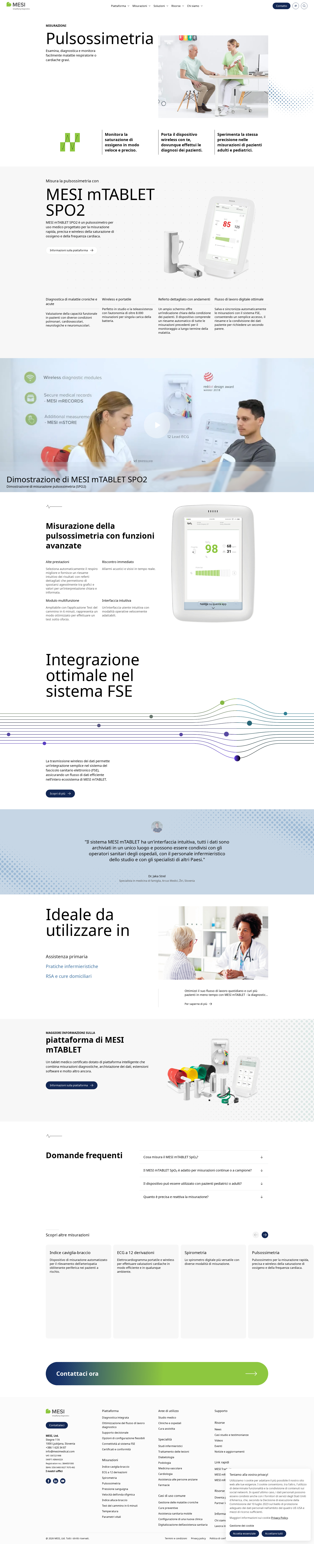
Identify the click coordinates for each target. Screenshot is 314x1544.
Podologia (164, 1463)
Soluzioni (159, 6)
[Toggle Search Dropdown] (304, 6)
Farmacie (164, 1485)
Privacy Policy (279, 1518)
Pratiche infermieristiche (72, 966)
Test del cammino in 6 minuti (120, 1505)
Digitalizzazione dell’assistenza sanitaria (183, 1524)
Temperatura (110, 1511)
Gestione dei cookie (242, 1525)
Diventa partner (224, 1497)
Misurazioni (139, 6)
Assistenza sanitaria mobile (175, 1513)
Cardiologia (165, 1474)
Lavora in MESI (224, 1526)
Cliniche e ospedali (169, 1423)
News (218, 1429)
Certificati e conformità (116, 1449)
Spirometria (197, 1252)
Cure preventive (168, 1508)
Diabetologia (166, 1457)
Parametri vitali (111, 1517)
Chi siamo (193, 6)
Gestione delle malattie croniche (178, 1502)
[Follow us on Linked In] (55, 1481)
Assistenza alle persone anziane (178, 1479)
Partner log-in (223, 1503)
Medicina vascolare (170, 1468)
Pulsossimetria (267, 1252)
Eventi (218, 1446)
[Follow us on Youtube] (62, 1481)
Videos (219, 1440)
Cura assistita (166, 1428)
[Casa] (18, 6)
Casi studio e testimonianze (232, 1435)
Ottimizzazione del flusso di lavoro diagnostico (123, 1425)
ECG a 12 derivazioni (136, 1252)
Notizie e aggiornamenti (229, 1451)
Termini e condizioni (176, 1538)
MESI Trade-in (223, 1469)
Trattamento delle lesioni (173, 1451)
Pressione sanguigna (115, 1489)
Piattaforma (118, 6)
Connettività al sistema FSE (118, 1444)
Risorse (176, 6)
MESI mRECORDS (225, 1474)
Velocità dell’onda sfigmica (118, 1494)
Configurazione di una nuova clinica (180, 1519)
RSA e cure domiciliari (69, 976)
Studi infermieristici (170, 1446)
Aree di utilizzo (168, 1411)
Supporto (221, 1411)
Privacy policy (198, 1538)
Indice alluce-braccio (114, 1500)
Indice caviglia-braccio (70, 1252)
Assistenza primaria (67, 956)
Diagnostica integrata (115, 1417)
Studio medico (167, 1417)
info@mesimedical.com (60, 1451)
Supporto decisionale (115, 1432)
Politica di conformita (221, 1538)
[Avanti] (265, 1235)
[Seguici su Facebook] (48, 1481)
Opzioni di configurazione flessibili (123, 1438)
